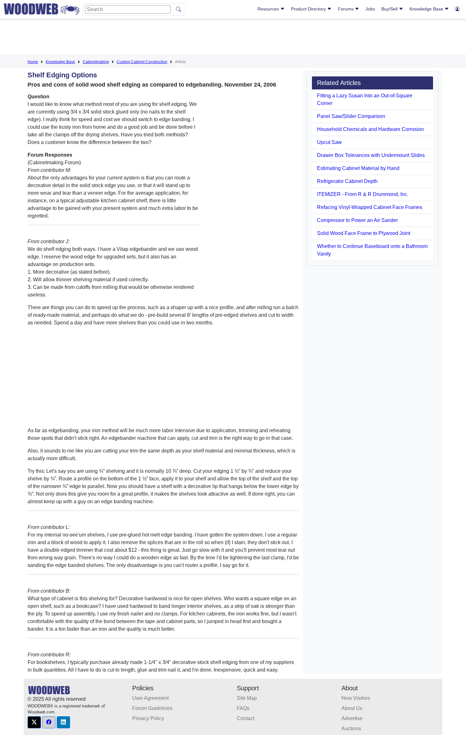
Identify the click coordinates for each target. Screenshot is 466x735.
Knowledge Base (427, 8)
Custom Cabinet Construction (142, 62)
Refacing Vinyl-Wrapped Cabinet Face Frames (369, 207)
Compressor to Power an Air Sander (357, 220)
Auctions (351, 728)
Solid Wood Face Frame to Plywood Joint (363, 233)
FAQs (243, 708)
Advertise (352, 718)
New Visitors (355, 698)
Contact (245, 718)
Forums (346, 8)
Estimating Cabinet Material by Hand (358, 168)
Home (33, 62)
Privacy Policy (148, 718)
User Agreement (150, 698)
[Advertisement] (233, 37)
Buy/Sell (390, 8)
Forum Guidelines (152, 708)
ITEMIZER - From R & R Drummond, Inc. (362, 194)
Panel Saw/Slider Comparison (351, 116)
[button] (34, 722)
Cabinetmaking (96, 62)
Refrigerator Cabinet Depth (347, 181)
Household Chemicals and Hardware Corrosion (370, 129)
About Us (351, 708)
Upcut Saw (329, 142)
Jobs (370, 8)
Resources (268, 8)
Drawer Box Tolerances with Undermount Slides (371, 155)
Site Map (247, 698)
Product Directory (309, 8)
